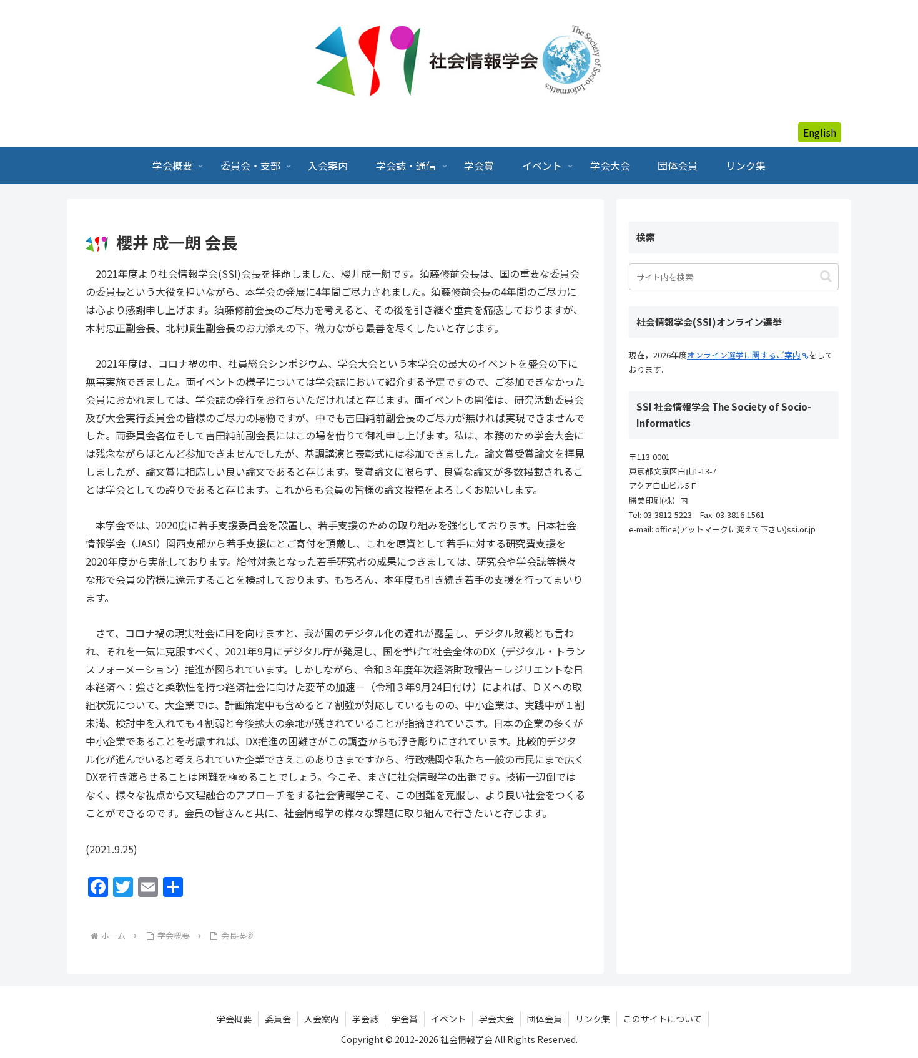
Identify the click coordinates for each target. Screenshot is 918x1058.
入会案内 (321, 1018)
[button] (826, 276)
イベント (448, 1018)
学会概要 (234, 1018)
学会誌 (365, 1018)
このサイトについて (662, 1018)
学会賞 (405, 1018)
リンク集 (592, 1018)
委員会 (278, 1018)
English (819, 132)
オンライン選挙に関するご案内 (744, 355)
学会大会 (496, 1018)
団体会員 (544, 1018)
